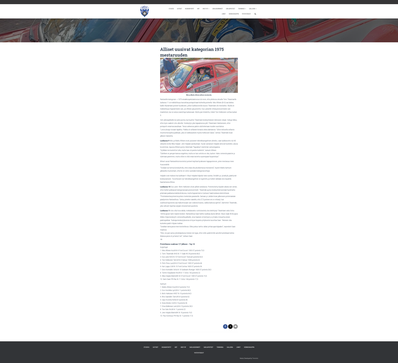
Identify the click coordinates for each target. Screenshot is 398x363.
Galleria (252, 9)
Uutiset (179, 9)
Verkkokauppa (234, 14)
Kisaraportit (189, 9)
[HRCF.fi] (144, 11)
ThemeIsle (255, 358)
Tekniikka (241, 9)
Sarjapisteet (230, 9)
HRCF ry (205, 9)
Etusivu (171, 9)
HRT (198, 9)
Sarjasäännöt (217, 9)
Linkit (224, 14)
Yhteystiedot (246, 14)
